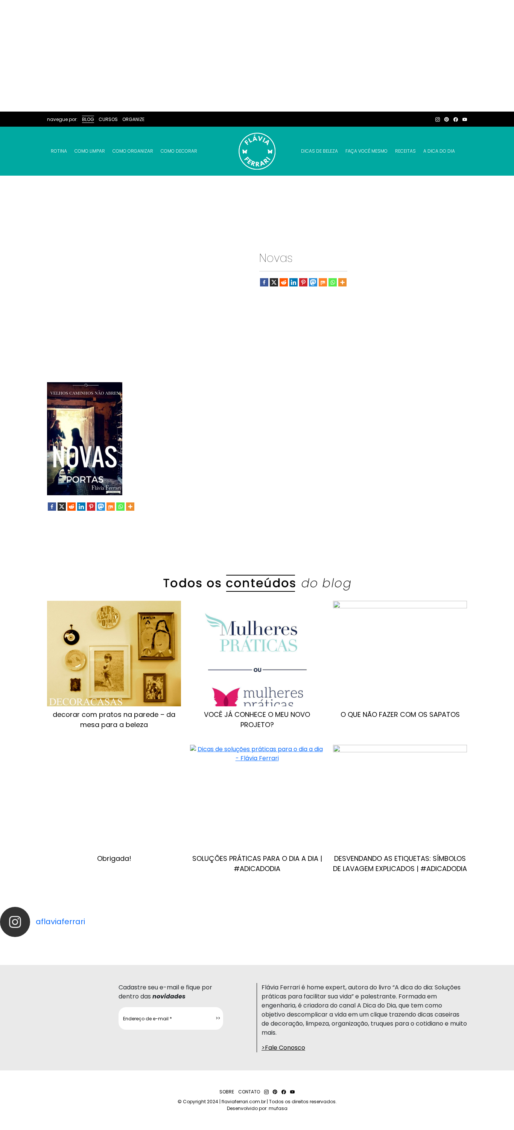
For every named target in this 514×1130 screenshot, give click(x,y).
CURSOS (108, 119)
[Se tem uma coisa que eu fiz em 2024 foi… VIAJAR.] (96, 944)
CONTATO (249, 1092)
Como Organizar (133, 151)
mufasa (278, 1108)
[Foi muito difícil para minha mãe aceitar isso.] (161, 944)
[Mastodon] (313, 282)
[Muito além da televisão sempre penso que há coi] (482, 944)
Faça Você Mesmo (366, 151)
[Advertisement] (257, 56)
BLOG (88, 119)
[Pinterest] (303, 282)
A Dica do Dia (439, 151)
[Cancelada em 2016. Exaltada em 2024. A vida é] (418, 944)
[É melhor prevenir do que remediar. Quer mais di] (32, 944)
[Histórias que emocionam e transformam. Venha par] (289, 944)
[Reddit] (284, 282)
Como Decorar (179, 151)
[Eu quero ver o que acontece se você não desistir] (225, 944)
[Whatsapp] (332, 282)
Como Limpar (90, 151)
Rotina (59, 151)
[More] (342, 282)
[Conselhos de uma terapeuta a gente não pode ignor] (353, 944)
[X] (274, 282)
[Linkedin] (293, 282)
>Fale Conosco (283, 1047)
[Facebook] (264, 282)
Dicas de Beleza (319, 151)
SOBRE (226, 1092)
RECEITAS (405, 151)
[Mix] (323, 282)
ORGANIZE (133, 119)
